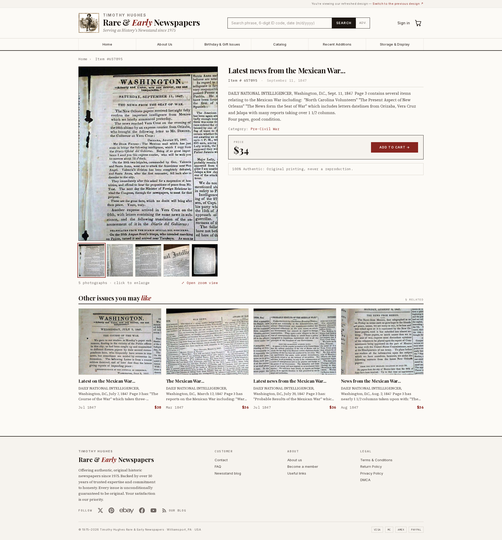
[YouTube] (153, 510)
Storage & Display (394, 44)
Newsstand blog (228, 473)
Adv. (363, 23)
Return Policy (371, 466)
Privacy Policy (371, 473)
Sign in (403, 23)
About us (294, 460)
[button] (148, 153)
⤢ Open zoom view (199, 283)
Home (107, 44)
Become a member (302, 466)
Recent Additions (337, 44)
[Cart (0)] (418, 23)
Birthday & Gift (222, 44)
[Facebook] (142, 510)
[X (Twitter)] (100, 510)
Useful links (296, 473)
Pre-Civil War (265, 129)
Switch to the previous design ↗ (398, 3)
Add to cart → (394, 147)
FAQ (218, 466)
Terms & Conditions (376, 460)
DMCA (365, 480)
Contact (221, 460)
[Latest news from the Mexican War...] (91, 260)
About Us (164, 44)
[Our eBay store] (126, 510)
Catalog (280, 44)
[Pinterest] (111, 510)
